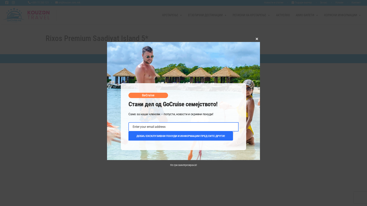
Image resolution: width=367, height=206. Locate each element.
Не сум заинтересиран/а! (183, 165)
